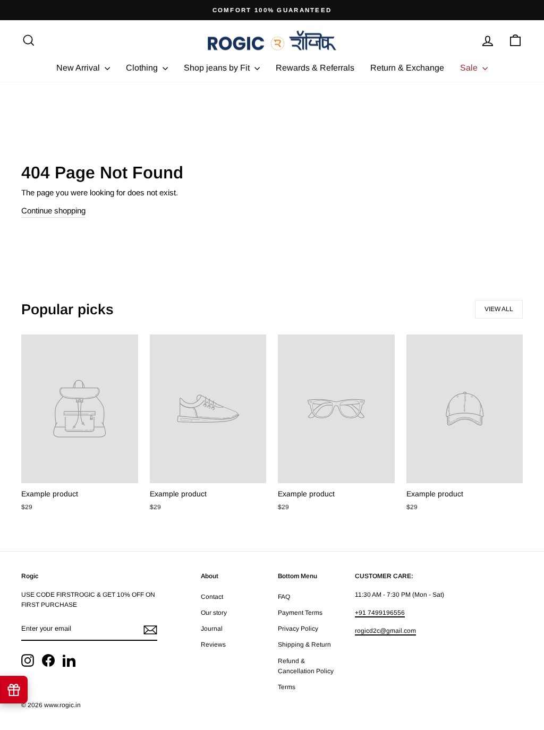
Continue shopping (53, 210)
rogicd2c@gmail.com (385, 630)
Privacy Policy (298, 628)
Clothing (143, 67)
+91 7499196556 (380, 612)
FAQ (284, 596)
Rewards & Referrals (315, 67)
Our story (214, 612)
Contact (212, 596)
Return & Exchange (407, 67)
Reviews (213, 644)
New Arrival (79, 67)
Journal (212, 628)
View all (498, 309)
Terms (286, 687)
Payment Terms (300, 612)
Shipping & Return (304, 644)
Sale (470, 67)
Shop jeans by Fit (218, 67)
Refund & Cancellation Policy (306, 666)
